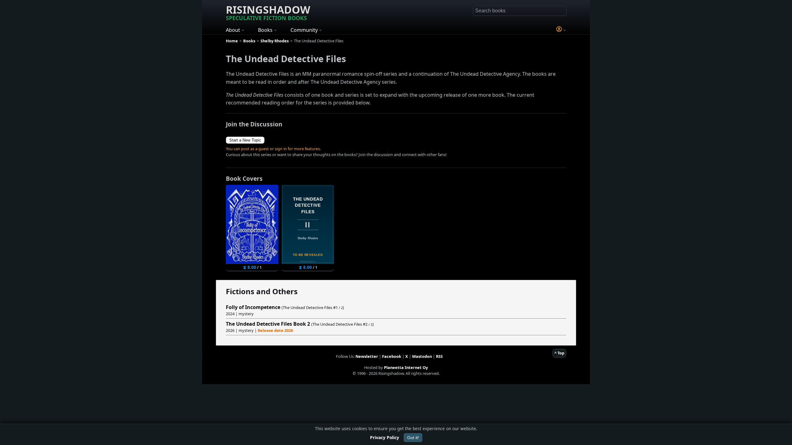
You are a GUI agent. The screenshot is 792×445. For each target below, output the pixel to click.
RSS (439, 356)
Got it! (413, 437)
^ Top (559, 353)
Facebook (391, 356)
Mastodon (422, 356)
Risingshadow (268, 12)
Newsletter (366, 356)
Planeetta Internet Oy (406, 367)
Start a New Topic (245, 140)
